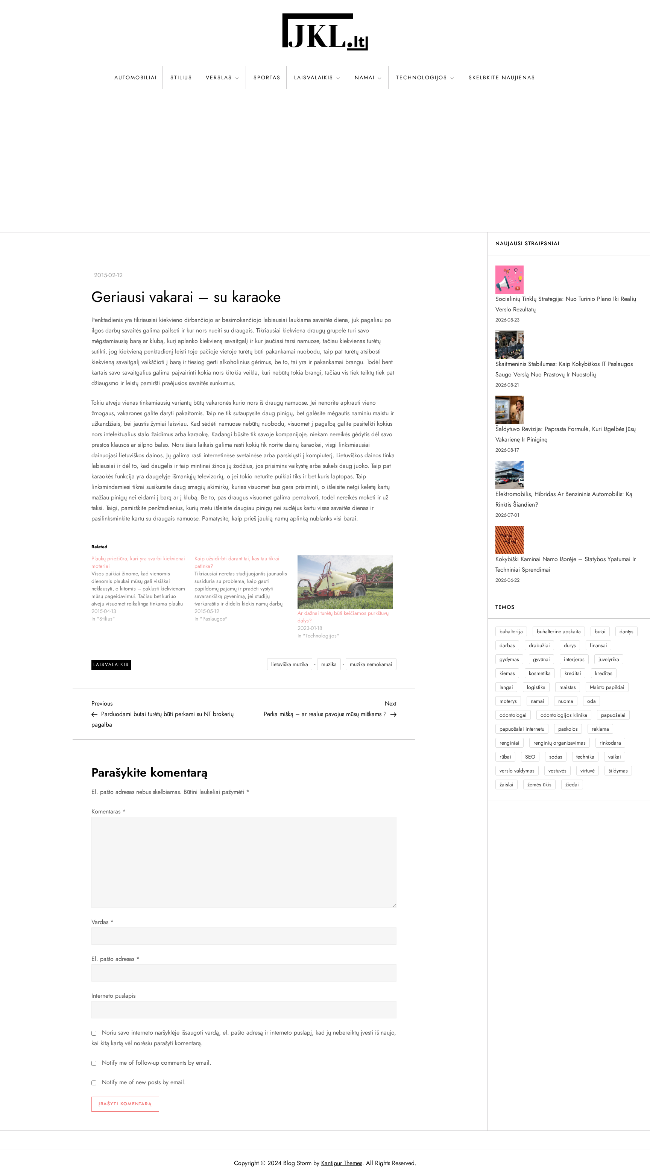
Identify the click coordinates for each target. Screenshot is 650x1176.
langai (506, 687)
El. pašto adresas (115, 958)
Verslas (219, 77)
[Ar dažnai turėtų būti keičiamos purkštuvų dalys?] (345, 582)
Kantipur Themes (341, 1163)
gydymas (509, 659)
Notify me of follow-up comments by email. (156, 1062)
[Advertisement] (325, 160)
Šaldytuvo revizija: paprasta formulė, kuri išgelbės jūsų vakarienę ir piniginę (565, 434)
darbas (507, 645)
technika (585, 756)
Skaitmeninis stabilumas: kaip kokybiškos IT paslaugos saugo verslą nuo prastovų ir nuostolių (564, 369)
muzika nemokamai (371, 664)
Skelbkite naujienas (502, 77)
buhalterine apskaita (559, 631)
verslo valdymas (517, 770)
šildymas (618, 770)
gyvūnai (541, 659)
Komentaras (108, 811)
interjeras (574, 659)
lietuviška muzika (289, 664)
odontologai (513, 715)
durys (570, 645)
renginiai (509, 743)
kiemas (507, 673)
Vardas (102, 922)
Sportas (267, 77)
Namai (365, 77)
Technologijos (421, 77)
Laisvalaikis (313, 77)
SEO (530, 756)
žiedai (572, 784)
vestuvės (557, 770)
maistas (567, 687)
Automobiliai (135, 77)
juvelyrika (608, 659)
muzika (329, 664)
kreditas (603, 673)
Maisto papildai (607, 687)
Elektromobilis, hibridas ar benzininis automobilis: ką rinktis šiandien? (563, 499)
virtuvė (587, 770)
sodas (555, 756)
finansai (598, 645)
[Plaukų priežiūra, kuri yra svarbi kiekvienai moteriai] (142, 588)
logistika (536, 687)
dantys (626, 631)
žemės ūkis (539, 784)
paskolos (568, 729)
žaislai (506, 784)
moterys (508, 701)
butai (600, 631)
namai (537, 701)
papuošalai (613, 715)
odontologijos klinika (564, 715)
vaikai (614, 756)
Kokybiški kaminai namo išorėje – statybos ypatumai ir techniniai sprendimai (565, 564)
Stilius (181, 77)
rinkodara (610, 743)
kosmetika (540, 673)
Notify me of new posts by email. (144, 1082)
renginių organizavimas (559, 743)
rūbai (505, 756)
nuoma (565, 701)
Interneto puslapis (113, 995)
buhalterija (511, 631)
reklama (600, 729)
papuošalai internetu (522, 729)
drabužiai (539, 645)
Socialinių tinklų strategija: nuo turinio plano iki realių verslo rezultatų (565, 304)
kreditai (573, 673)
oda (591, 701)
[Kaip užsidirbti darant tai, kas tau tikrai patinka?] (246, 588)
